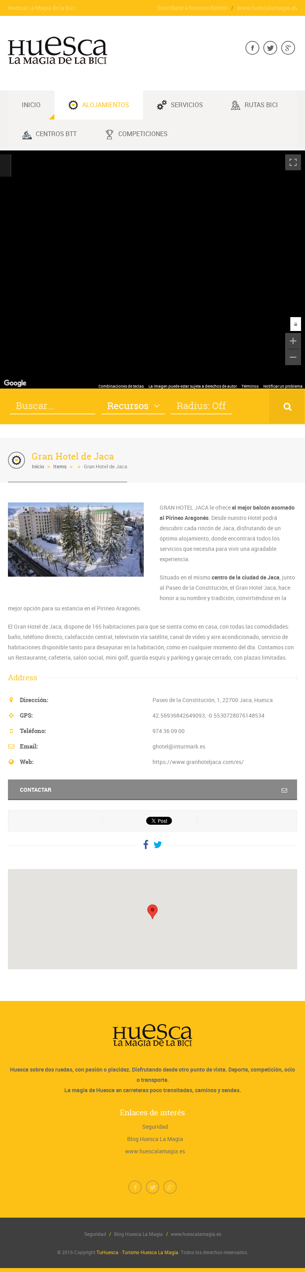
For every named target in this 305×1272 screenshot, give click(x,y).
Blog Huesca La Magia (155, 1139)
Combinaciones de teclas (121, 386)
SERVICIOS (187, 104)
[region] (152, 269)
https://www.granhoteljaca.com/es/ (198, 762)
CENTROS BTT (56, 133)
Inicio (38, 466)
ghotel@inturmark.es (178, 746)
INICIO (31, 104)
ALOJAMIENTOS (105, 104)
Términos (250, 386)
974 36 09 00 (168, 731)
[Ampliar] (293, 341)
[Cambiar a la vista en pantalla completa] (293, 162)
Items (60, 466)
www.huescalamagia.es (267, 8)
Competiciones (143, 133)
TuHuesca (107, 1252)
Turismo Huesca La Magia (150, 1252)
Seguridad (155, 1126)
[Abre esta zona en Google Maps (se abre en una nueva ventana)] (15, 383)
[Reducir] (293, 357)
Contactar (35, 789)
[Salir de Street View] (5, 165)
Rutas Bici (261, 104)
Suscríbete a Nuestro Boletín (192, 8)
